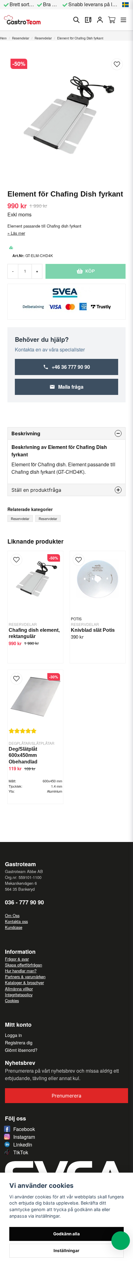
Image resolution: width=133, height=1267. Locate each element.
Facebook (24, 1129)
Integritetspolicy (18, 995)
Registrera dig (18, 1042)
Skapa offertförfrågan (23, 965)
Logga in (13, 1035)
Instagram (24, 1136)
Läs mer (18, 233)
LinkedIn (22, 1144)
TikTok (20, 1152)
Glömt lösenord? (21, 1050)
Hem (3, 38)
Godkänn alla (66, 1233)
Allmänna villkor (19, 989)
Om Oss (12, 915)
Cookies (12, 1000)
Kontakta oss (16, 921)
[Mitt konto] (100, 20)
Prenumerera (66, 1096)
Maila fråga (71, 386)
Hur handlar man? (20, 971)
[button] (125, 4)
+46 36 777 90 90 (71, 366)
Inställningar (66, 1250)
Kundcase (13, 927)
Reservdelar (20, 38)
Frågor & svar (17, 959)
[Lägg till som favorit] (88, 20)
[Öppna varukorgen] (112, 20)
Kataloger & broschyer (24, 982)
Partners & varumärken (25, 977)
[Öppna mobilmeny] (123, 20)
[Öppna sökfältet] (76, 20)
